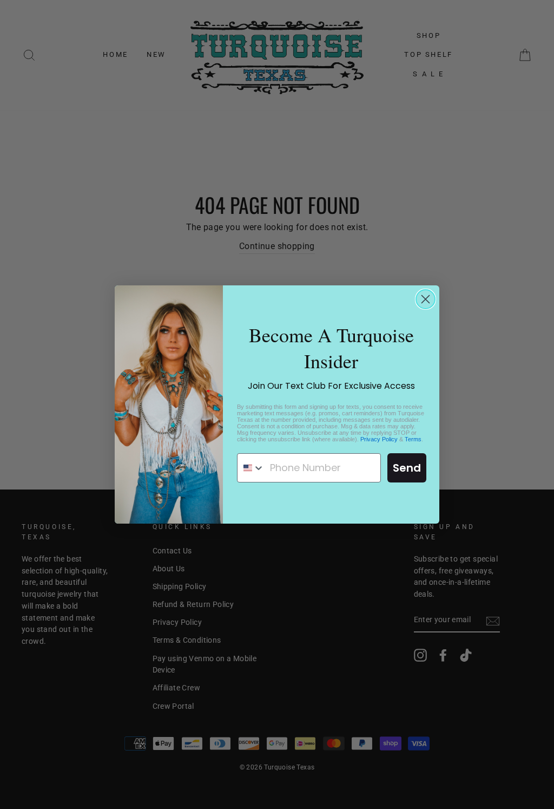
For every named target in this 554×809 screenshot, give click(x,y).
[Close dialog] (425, 299)
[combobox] (251, 468)
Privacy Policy (379, 439)
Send (407, 467)
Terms (413, 439)
